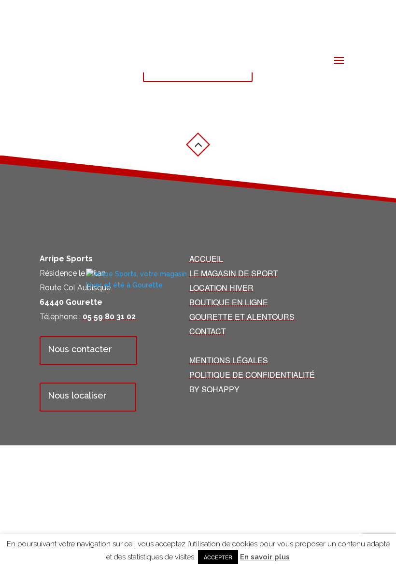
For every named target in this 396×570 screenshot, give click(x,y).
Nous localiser (77, 395)
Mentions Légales (228, 360)
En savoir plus (265, 557)
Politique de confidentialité (252, 374)
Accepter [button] (218, 557)
